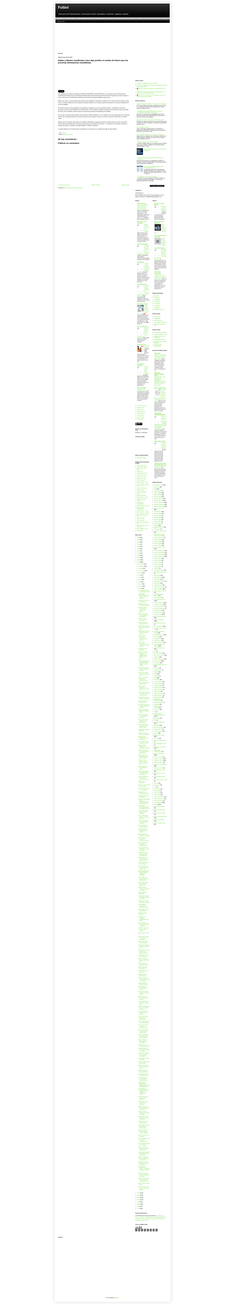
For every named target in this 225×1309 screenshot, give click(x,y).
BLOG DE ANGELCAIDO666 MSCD (159, 374)
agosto (140, 573)
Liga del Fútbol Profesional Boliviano (159, 714)
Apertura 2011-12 (158, 498)
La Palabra (147, 1217)
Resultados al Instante (159, 747)
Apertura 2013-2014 (159, 502)
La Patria (141, 1217)
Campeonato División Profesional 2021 (159, 535)
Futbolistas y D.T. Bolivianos (142, 222)
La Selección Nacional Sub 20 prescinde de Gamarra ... (143, 1153)
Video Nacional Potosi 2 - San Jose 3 (143, 789)
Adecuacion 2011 (158, 485)
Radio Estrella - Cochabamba (140, 508)
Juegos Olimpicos (158, 702)
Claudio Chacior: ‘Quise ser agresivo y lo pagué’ (143, 889)
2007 (138, 1208)
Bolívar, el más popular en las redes (144, 785)
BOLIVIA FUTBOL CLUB (160, 334)
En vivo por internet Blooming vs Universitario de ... (143, 844)
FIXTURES (132, 18)
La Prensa (159, 1215)
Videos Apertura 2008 (159, 806)
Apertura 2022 (157, 519)
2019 (138, 553)
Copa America (157, 640)
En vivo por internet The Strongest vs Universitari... (143, 615)
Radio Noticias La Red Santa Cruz (142, 526)
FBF (125, 18)
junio (139, 577)
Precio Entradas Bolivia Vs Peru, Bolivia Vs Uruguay (150, 134)
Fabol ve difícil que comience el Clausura (143, 1103)
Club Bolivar (60, 18)
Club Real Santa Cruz (159, 606)
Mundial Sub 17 (158, 729)
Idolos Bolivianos (158, 695)
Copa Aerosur (157, 638)
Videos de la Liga (141, 458)
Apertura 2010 (157, 496)
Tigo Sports (157, 785)
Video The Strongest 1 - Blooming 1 (144, 683)
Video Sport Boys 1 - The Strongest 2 (143, 826)
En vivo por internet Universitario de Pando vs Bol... (143, 726)
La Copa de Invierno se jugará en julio (143, 742)
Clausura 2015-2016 (159, 556)
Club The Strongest (70, 18)
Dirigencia (110, 18)
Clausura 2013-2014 (159, 552)
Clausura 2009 (157, 543)
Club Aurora (157, 575)
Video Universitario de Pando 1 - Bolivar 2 (143, 698)
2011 (138, 1199)
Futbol (63, 7)
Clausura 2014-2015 (159, 554)
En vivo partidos (141, 481)
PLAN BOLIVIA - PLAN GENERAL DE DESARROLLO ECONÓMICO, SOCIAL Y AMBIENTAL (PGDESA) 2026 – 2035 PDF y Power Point (160, 381)
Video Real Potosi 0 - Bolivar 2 (143, 971)
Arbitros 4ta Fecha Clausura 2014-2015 (144, 604)
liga (155, 711)
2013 (138, 1195)
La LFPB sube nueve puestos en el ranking (143, 929)
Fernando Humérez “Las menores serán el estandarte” (144, 979)
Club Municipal (157, 597)
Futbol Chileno (140, 415)
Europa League (158, 670)
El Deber (157, 1217)
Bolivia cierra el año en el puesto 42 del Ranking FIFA (150, 120)
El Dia (146, 1220)
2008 (138, 1206)
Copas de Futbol (141, 387)
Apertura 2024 (157, 521)
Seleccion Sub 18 (158, 762)
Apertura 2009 (157, 494)
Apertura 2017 (157, 511)
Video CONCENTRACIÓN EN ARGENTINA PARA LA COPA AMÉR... (143, 662)
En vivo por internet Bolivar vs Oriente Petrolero (143, 817)
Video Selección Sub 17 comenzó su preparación (143, 938)
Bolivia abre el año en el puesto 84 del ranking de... (143, 1163)
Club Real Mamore (158, 602)
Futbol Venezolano (158, 693)
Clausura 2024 (157, 566)
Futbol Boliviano (141, 203)
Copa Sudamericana (100, 18)
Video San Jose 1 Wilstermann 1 (142, 975)
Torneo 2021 (157, 789)
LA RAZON (157, 298)
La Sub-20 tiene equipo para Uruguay (144, 1144)
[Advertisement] (110, 38)
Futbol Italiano (140, 419)
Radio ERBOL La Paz (142, 528)
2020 (138, 551)
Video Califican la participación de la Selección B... (143, 879)
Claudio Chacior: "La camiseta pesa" (143, 955)
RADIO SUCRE (141, 518)
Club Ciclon (157, 583)
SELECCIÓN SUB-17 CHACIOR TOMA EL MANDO (143, 773)
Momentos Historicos (159, 722)
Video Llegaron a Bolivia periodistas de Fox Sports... (143, 756)
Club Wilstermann (142, 284)
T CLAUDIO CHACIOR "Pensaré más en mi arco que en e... (144, 694)
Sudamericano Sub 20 (159, 776)
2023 (138, 544)
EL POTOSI (157, 303)
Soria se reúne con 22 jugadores (143, 1135)
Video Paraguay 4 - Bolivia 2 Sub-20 (143, 1071)
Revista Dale (140, 530)
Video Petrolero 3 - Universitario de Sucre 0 (143, 988)
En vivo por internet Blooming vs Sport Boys (143, 1003)
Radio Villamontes (141, 495)
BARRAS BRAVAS (159, 527)
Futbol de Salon (158, 685)
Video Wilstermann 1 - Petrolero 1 (143, 796)
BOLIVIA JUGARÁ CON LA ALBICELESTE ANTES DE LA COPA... (143, 655)
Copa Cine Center (158, 642)
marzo (140, 584)
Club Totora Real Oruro (159, 623)
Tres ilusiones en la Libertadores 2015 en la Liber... (143, 1118)
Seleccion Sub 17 (158, 760)
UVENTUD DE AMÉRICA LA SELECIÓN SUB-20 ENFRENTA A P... (144, 1084)
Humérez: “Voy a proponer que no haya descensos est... (143, 762)
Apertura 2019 (157, 515)
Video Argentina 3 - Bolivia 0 (143, 893)
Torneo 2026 (163, 18)
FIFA (155, 677)
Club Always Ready (142, 304)
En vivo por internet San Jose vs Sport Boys (143, 674)
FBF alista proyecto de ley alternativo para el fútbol (144, 706)
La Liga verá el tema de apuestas (143, 601)
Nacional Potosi (158, 731)
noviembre (141, 566)
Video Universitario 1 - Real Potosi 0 (143, 863)
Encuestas (156, 662)
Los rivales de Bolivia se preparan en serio (144, 591)
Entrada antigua (126, 185)
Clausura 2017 (157, 558)
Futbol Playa (157, 691)
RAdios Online (140, 490)
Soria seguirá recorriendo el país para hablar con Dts (143, 807)
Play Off (156, 738)
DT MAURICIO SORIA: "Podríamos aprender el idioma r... (144, 1169)
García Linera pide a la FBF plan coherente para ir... (144, 627)
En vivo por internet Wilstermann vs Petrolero (143, 812)
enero (140, 588)
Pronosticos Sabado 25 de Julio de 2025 (147, 83)
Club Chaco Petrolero (159, 581)
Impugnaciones (158, 697)
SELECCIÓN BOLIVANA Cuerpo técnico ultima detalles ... (143, 596)
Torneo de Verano (158, 800)
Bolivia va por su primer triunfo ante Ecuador (143, 998)
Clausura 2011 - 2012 (159, 547)
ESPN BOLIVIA (158, 320)
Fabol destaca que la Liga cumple (143, 910)
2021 (138, 548)
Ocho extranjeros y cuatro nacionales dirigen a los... (143, 867)
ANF (155, 489)
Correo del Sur (149, 1218)
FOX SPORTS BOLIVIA (160, 322)
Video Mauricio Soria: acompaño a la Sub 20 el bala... (143, 897)
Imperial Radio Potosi (142, 473)
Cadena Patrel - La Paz (143, 511)
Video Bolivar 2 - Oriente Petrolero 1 (143, 792)
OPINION (156, 296)
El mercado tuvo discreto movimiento (144, 1045)
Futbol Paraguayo (158, 689)
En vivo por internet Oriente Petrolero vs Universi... (144, 669)
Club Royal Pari (141, 344)
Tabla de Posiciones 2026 (151, 18)
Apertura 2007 (157, 491)
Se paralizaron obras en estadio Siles (143, 1074)
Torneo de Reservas (159, 798)
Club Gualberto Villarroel (160, 591)
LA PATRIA (157, 301)
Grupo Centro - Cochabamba (140, 503)
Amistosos (156, 487)
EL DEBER (157, 307)
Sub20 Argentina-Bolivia (142, 913)
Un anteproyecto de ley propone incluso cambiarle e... (143, 924)
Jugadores (156, 704)
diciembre (141, 564)
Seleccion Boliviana (68, 134)
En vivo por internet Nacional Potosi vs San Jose (143, 822)
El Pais (152, 1217)
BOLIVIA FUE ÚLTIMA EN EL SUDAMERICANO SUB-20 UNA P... (144, 801)
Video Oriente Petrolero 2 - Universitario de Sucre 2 (142, 638)
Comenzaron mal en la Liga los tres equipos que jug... (144, 951)
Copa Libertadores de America (85, 18)
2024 (138, 542)
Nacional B (157, 353)
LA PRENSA (157, 300)
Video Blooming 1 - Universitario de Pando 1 (143, 830)
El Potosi (142, 1218)
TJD (155, 787)
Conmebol (156, 636)
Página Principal (95, 185)
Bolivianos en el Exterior (160, 531)
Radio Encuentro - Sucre (143, 505)
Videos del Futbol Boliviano (159, 222)
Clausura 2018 (157, 560)
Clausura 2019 (157, 562)
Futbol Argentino (141, 411)
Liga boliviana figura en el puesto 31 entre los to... (144, 946)
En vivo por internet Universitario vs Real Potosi (143, 884)
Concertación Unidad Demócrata (160, 236)
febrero (140, 586)
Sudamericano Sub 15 (159, 770)
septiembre (141, 570)
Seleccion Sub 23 (158, 768)
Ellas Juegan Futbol (159, 441)
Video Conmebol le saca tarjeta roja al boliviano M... (143, 752)
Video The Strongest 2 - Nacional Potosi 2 (144, 1022)
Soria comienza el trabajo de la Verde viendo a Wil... (143, 1148)
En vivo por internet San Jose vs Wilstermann (143, 1018)
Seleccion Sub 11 (158, 757)
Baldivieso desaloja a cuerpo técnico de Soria (143, 1067)
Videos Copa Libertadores (160, 816)
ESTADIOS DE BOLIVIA (160, 664)
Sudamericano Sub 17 (159, 773)
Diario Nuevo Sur (139, 1220)
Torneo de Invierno (158, 796)
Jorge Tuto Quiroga (159, 248)
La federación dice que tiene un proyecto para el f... (144, 632)
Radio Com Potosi (141, 477)
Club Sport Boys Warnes (160, 616)
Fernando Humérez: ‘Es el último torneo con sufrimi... (143, 1050)
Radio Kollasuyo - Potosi (143, 513)
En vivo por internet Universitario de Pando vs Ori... (143, 1031)
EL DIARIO (157, 305)
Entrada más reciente (63, 185)
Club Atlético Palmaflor (140, 364)
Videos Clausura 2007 (159, 809)
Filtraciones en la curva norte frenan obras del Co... (143, 1108)
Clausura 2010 (157, 545)
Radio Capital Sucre (142, 466)
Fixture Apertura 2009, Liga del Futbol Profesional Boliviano (153, 167)
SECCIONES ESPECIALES (157, 751)
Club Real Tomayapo (159, 608)
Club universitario (158, 626)
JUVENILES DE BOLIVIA (158, 707)
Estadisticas (157, 316)
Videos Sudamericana (159, 823)
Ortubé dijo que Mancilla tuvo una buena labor (143, 738)
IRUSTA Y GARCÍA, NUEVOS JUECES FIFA (143, 711)
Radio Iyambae (140, 520)
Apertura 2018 (157, 513)
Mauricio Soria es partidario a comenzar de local (143, 839)
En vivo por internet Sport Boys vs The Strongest (143, 849)
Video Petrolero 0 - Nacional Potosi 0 (143, 623)
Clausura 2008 (157, 541)
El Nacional (161, 1218)
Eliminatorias (118, 18)
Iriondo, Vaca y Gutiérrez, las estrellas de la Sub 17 (143, 688)
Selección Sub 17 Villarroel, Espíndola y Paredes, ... (144, 1113)
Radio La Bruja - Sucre (142, 482)
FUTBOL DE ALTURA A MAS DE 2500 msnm (160, 464)
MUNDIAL (139, 18)
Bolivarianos (157, 529)
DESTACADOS (158, 653)
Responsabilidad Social (160, 743)
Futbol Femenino (158, 687)
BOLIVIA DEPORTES (160, 388)
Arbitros (156, 525)
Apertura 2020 (157, 517)
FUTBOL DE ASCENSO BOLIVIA (159, 414)
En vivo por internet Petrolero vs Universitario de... (143, 1026)
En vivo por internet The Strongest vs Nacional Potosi (143, 1036)
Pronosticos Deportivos (160, 740)
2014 (138, 1193)
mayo (140, 579)
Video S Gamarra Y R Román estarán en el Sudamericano (143, 1180)
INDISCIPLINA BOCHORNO (157, 699)
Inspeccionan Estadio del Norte (143, 730)
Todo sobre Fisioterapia (157, 272)
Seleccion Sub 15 (158, 758)
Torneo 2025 (157, 792)
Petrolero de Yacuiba (159, 735)
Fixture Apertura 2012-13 (143, 127)
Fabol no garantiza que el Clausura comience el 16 (144, 1140)
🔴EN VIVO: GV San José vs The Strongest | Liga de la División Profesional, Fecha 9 (151, 95)
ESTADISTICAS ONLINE (160, 332)
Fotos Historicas (158, 681)
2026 (138, 537)
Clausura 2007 (157, 539)
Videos (155, 804)
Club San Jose (157, 614)
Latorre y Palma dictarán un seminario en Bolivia (144, 747)
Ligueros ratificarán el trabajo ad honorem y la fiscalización (152, 104)
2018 (138, 555)
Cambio (156, 1218)
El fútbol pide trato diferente (142, 649)
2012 (138, 1197)
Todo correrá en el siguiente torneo (142, 964)
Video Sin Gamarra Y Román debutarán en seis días (143, 1158)
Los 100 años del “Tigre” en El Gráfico (147, 176)
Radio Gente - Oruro (142, 475)
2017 (138, 557)
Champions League (159, 537)
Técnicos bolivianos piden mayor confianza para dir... (143, 778)
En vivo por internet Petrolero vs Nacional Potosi (143, 679)
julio (139, 575)
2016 (138, 559)
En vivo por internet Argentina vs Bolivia (144, 901)
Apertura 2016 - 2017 (159, 508)
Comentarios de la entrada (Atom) (74, 187)
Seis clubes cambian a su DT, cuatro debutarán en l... (144, 1055)
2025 (138, 539)
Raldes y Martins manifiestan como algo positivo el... (143, 859)
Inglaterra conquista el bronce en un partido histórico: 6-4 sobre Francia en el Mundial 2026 (151, 92)
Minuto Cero (140, 471)
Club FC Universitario (159, 587)
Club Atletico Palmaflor (159, 572)
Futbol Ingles (140, 409)
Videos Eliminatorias (159, 819)
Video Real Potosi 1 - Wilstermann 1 (143, 701)
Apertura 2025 (157, 523)
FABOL (156, 672)
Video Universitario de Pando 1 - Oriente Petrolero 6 (143, 1008)
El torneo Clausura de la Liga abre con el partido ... (143, 1188)
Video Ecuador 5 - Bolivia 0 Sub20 (142, 983)
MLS (155, 720)
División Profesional (159, 659)
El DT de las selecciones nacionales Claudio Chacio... (143, 644)
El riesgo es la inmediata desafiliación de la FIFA (143, 918)
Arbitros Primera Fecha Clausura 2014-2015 (142, 1041)
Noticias (156, 733)
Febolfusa (156, 675)
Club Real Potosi (158, 604)
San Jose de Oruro (142, 326)
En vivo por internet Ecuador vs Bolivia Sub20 (143, 993)
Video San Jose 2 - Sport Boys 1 (143, 619)
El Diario (162, 1217)
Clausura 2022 (157, 564)
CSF (155, 651)
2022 (138, 546)
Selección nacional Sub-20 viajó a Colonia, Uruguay (143, 1131)
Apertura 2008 (157, 492)
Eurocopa (156, 668)
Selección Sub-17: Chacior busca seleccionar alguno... (142, 609)
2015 (138, 562)
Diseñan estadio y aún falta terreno (143, 1062)
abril (139, 581)
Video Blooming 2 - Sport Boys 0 (143, 967)
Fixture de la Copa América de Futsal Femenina (164, 445)
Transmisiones (60, 21)
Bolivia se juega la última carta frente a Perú (144, 960)
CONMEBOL (157, 318)
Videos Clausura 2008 (159, 813)
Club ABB (156, 568)
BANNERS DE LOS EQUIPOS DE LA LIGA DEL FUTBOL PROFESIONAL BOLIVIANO (150, 112)
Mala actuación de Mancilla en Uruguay (144, 834)
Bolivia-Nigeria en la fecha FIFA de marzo (143, 768)
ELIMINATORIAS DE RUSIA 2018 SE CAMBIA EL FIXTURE (143, 873)
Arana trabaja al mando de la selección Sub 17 (143, 906)
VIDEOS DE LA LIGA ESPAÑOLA (159, 337)
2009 (138, 1204)
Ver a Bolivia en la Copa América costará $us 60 (142, 1079)
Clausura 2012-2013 (159, 550)
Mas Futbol (157, 718)
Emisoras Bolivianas (142, 488)
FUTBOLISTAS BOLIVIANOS (158, 345)
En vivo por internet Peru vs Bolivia (143, 942)
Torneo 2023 (157, 791)
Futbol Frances (140, 407)
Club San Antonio (158, 612)
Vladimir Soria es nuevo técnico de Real (148, 141)
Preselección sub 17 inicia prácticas (143, 1122)
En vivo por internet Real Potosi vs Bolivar (143, 1013)
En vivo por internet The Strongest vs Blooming (143, 716)
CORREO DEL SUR (159, 309)
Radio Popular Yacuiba (142, 497)
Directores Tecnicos (159, 655)
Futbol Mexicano (141, 413)
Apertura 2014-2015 (159, 504)
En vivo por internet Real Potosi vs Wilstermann (143, 721)
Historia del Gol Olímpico (142, 782)
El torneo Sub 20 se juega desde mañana (143, 1098)
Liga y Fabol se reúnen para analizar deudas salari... (144, 1126)
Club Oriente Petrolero (159, 599)
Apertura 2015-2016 (159, 506)
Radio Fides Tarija (141, 479)
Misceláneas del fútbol (159, 339)
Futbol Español (140, 417)
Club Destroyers (158, 585)
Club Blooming (157, 577)
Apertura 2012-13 (158, 500)
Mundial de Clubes (158, 727)
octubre (140, 568)
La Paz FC (156, 709)
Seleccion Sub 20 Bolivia (160, 764)
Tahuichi (156, 783)
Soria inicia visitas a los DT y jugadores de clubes (143, 1175)
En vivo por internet (142, 405)
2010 (138, 1202)
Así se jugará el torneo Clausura (144, 1059)
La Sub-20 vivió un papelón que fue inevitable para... (143, 854)
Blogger (117, 1297)
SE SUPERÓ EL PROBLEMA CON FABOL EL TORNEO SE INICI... (143, 1091)
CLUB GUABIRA (158, 589)
